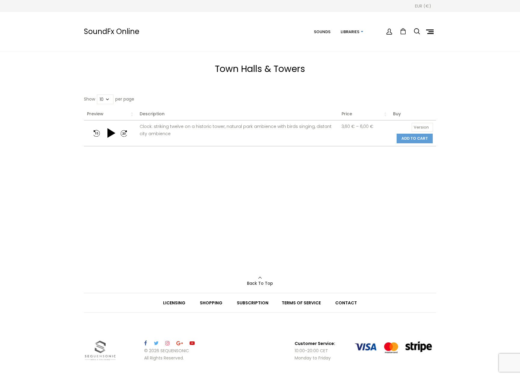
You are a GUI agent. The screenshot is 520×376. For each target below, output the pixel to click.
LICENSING (174, 303)
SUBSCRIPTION (252, 303)
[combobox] (105, 99)
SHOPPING (211, 303)
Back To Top (260, 283)
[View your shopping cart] (403, 31)
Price (347, 114)
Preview (95, 114)
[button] (96, 133)
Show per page (109, 99)
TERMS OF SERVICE (301, 303)
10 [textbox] (102, 99)
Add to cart (414, 138)
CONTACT (346, 303)
